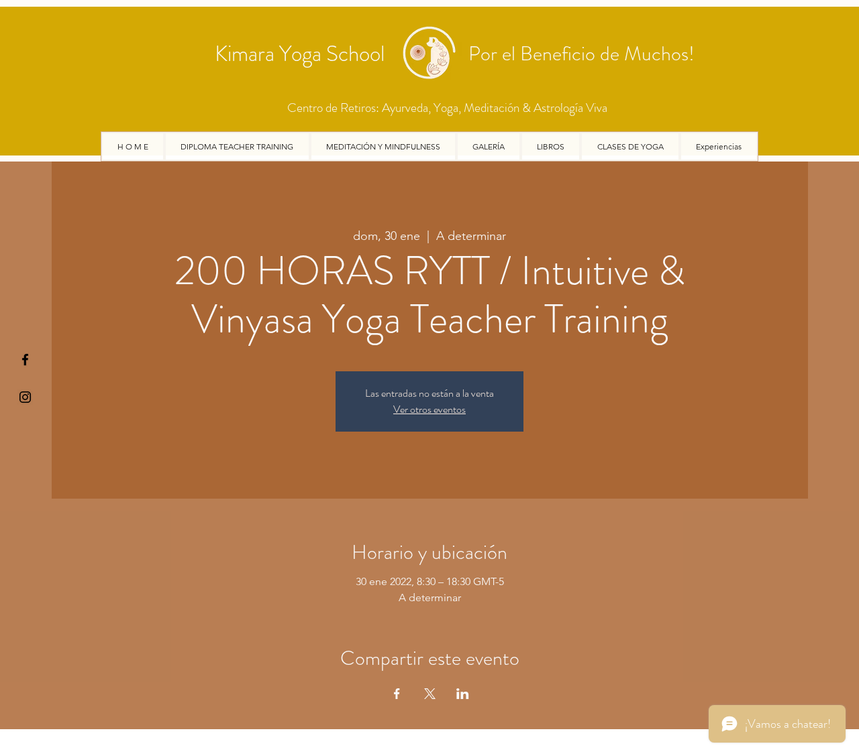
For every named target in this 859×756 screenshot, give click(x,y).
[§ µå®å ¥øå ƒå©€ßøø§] (25, 359)
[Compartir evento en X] (429, 693)
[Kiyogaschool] (25, 397)
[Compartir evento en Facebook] (397, 693)
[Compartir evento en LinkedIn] (462, 693)
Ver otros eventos (429, 409)
